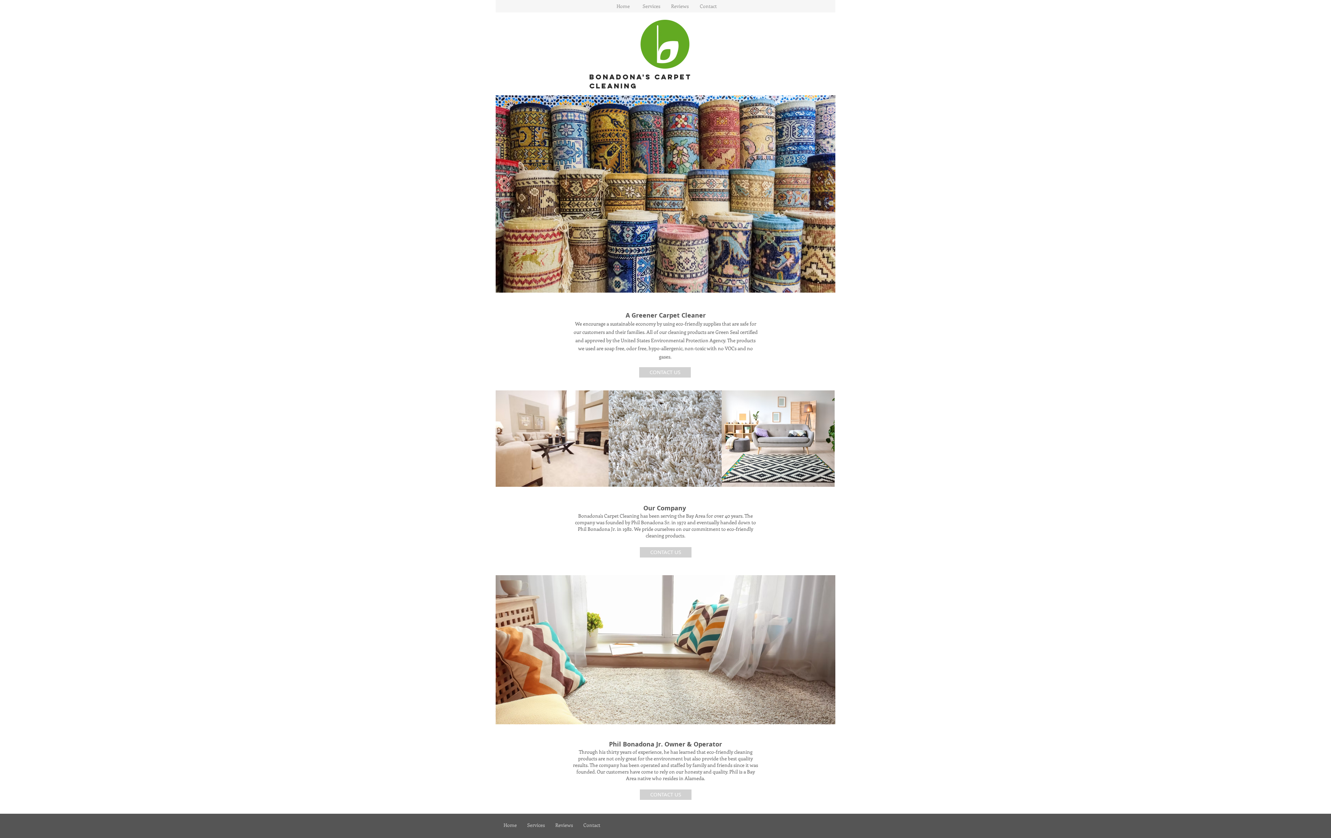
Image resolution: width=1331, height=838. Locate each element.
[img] (552, 438)
